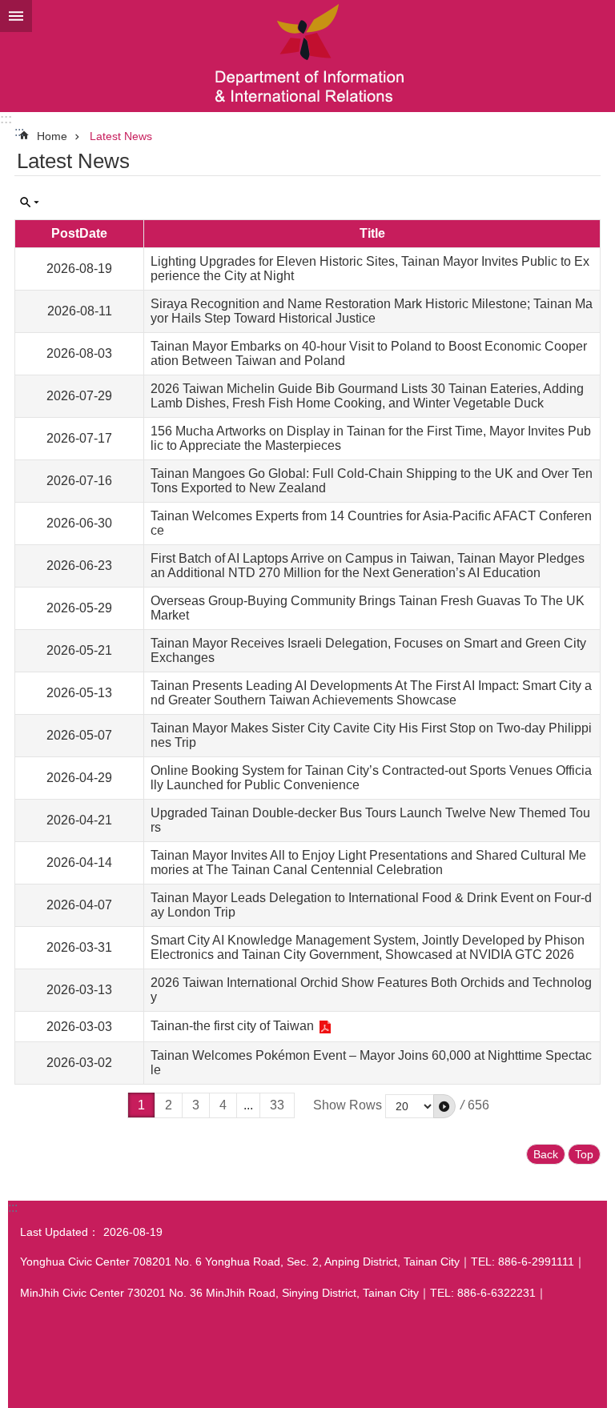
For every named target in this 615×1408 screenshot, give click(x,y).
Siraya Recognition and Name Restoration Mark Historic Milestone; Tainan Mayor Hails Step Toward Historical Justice (372, 311)
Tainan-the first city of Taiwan (232, 1026)
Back (545, 1154)
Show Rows (347, 1105)
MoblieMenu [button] (16, 16)
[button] (444, 1106)
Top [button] (584, 1154)
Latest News (121, 136)
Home (52, 136)
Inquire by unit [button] (29, 202)
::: (6, 119)
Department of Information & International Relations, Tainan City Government (307, 56)
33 (277, 1105)
